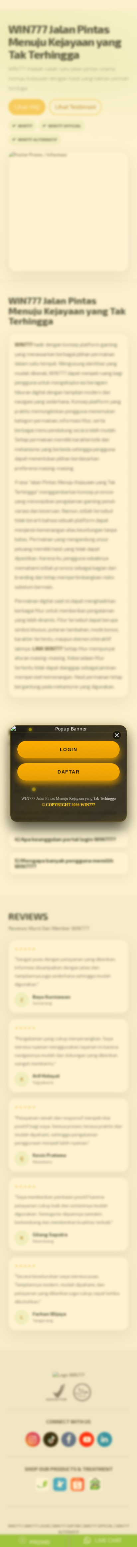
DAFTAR (68, 772)
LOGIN (68, 749)
